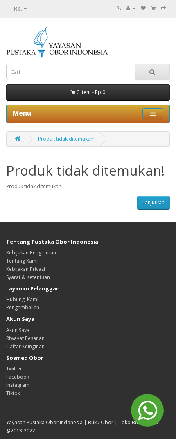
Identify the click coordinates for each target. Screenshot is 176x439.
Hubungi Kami (22, 299)
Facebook (17, 376)
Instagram (17, 385)
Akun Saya (17, 330)
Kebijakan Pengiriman (31, 252)
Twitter (14, 368)
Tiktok (13, 393)
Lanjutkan (153, 202)
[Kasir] (163, 8)
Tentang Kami (22, 260)
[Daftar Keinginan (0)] (143, 8)
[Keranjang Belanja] (153, 8)
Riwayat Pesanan (25, 338)
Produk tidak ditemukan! (66, 138)
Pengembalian (22, 307)
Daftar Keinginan (25, 346)
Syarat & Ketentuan (28, 277)
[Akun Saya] (130, 8)
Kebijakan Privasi (25, 268)
